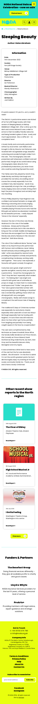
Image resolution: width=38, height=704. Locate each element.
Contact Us (19, 667)
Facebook (19, 688)
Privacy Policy (19, 659)
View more (17, 536)
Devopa (21, 697)
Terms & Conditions (19, 656)
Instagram (19, 690)
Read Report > (10, 441)
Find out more (16, 13)
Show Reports (10, 29)
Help (19, 661)
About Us (19, 664)
